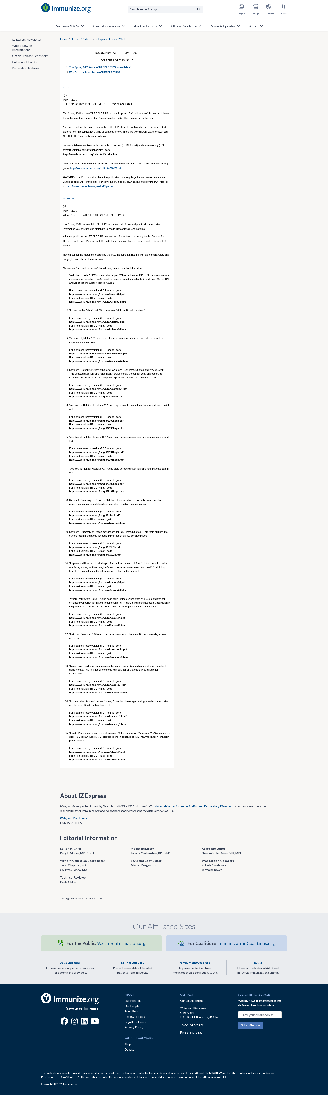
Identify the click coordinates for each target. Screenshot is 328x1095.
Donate (129, 1049)
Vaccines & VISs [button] (68, 26)
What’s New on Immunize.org (22, 47)
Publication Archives (25, 68)
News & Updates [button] (223, 26)
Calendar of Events (24, 62)
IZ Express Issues (106, 39)
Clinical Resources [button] (106, 26)
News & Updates (81, 39)
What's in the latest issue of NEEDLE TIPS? (94, 72)
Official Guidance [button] (184, 26)
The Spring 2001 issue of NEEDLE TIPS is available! (100, 67)
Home (64, 39)
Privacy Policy (134, 1027)
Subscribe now (250, 1025)
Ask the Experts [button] (146, 26)
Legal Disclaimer (135, 1022)
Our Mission (133, 1000)
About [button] (254, 26)
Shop (128, 1044)
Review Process (135, 1016)
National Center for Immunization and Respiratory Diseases (193, 806)
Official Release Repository (30, 56)
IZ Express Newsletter (26, 39)
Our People (132, 1006)
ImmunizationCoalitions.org (231, 943)
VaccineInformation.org (106, 943)
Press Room (132, 1011)
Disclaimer (73, 818)
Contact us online (191, 1000)
